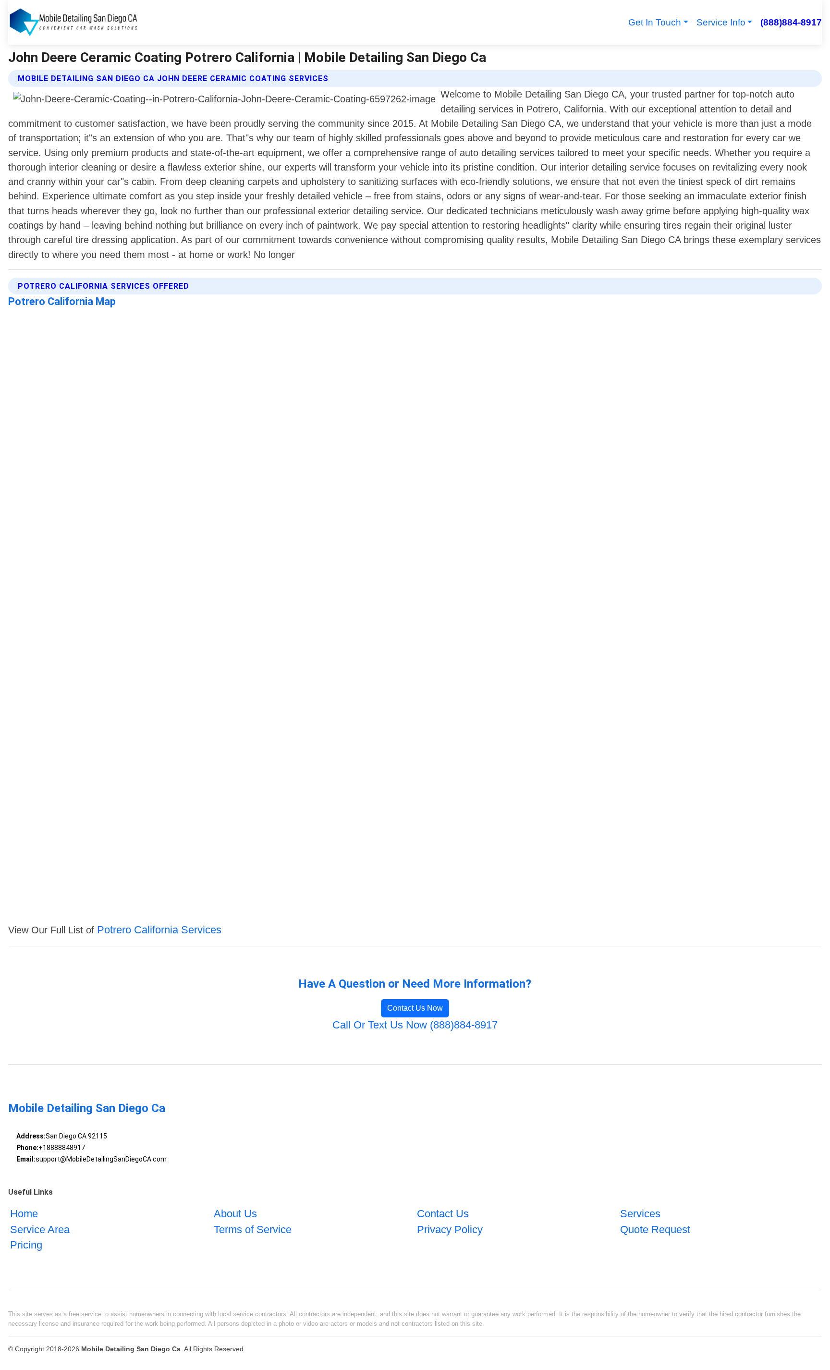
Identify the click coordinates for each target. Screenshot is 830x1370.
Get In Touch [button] (654, 22)
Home (24, 1214)
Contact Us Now (415, 1008)
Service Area (40, 1229)
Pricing (26, 1245)
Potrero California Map (62, 301)
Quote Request (655, 1229)
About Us (235, 1214)
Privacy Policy (450, 1229)
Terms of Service (253, 1229)
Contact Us (443, 1214)
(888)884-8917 (790, 22)
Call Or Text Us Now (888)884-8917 (415, 1025)
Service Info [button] (720, 22)
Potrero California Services (159, 930)
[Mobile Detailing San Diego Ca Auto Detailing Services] (73, 22)
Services (640, 1214)
